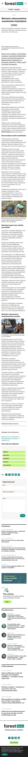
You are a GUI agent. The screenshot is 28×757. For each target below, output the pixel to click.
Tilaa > (7, 602)
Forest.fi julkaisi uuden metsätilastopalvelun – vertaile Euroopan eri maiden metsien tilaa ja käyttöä (16, 626)
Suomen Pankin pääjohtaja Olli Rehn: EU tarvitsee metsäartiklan (12, 567)
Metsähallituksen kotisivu (10, 423)
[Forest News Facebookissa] (12, 738)
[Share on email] (19, 475)
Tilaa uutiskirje (14, 742)
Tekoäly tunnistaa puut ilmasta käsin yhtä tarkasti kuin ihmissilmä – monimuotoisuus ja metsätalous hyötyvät (13, 549)
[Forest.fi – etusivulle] (14, 726)
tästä (20, 751)
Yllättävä (5, 452)
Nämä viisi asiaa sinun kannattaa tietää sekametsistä (12, 541)
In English (10, 9)
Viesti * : (4, 498)
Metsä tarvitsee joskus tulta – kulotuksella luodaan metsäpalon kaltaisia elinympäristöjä (13, 533)
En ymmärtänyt (7, 465)
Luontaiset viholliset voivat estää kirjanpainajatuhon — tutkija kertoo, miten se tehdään (16, 658)
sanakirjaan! (8, 580)
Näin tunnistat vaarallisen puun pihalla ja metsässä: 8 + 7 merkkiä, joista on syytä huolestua (16, 637)
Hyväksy (4, 754)
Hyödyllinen (6, 458)
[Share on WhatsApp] (16, 475)
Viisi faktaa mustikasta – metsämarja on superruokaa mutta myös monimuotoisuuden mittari (16, 617)
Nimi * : (4, 485)
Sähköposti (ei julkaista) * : (9, 492)
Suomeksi (17, 9)
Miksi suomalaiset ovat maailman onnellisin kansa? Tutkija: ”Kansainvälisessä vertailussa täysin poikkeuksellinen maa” (13, 701)
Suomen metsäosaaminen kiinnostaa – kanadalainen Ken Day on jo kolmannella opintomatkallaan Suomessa (12, 559)
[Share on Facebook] (6, 475)
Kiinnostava (6, 455)
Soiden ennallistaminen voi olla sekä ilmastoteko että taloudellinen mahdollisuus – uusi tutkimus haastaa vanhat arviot (12, 676)
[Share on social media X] (9, 475)
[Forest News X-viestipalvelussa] (9, 738)
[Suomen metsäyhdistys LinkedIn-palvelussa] (19, 738)
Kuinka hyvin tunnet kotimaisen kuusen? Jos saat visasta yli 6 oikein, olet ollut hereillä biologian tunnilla (13, 713)
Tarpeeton (5, 461)
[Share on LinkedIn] (12, 475)
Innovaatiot (14, 25)
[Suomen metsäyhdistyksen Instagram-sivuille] (15, 738)
